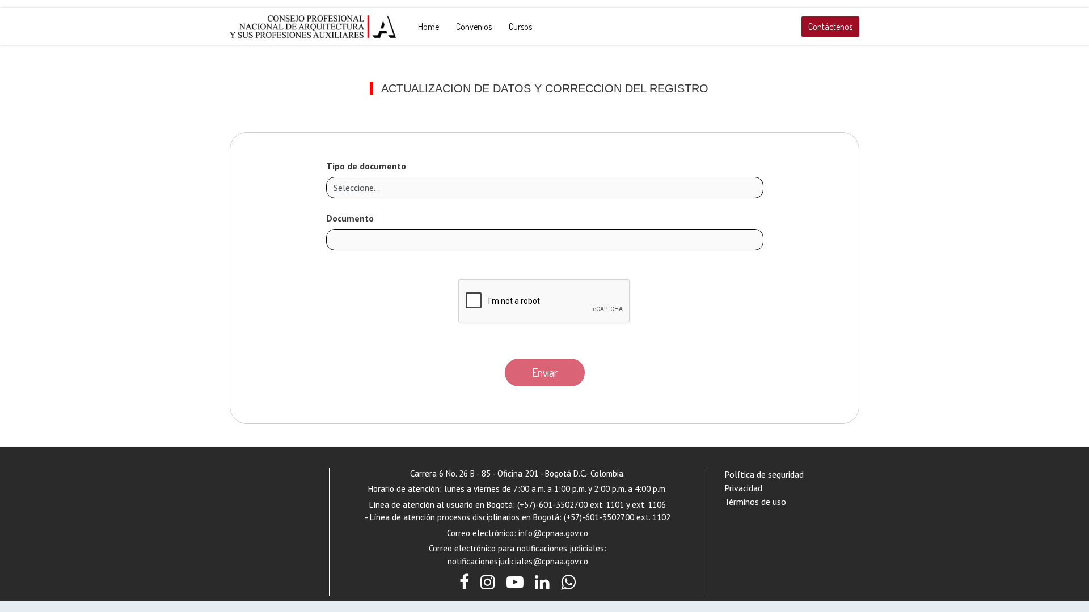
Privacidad (743, 488)
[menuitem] (429, 26)
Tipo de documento (366, 166)
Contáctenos (830, 26)
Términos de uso (755, 501)
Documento (350, 218)
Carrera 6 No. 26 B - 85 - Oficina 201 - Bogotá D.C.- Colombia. (517, 473)
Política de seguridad (764, 474)
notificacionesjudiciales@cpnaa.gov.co (518, 561)
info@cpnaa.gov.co (553, 533)
